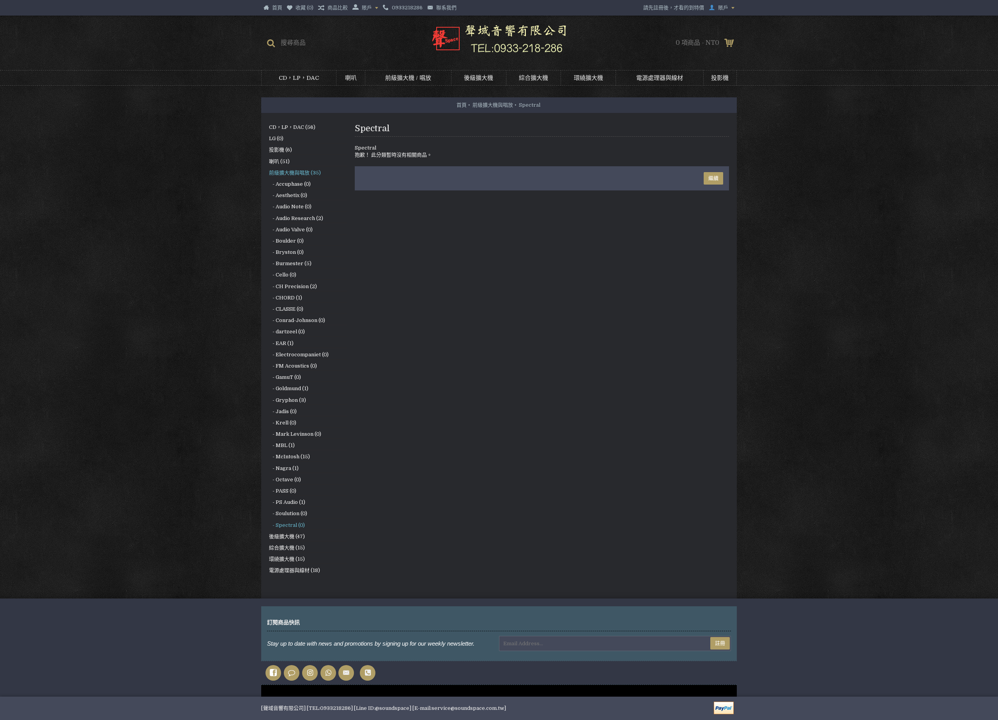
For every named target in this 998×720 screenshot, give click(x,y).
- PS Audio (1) (287, 502)
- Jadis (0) (283, 411)
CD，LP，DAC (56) (292, 127)
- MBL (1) (282, 445)
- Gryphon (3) (287, 400)
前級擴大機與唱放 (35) (295, 173)
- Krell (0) (282, 423)
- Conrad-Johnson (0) (297, 320)
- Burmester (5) (290, 263)
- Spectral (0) (287, 525)
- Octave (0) (285, 479)
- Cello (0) (282, 275)
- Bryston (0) (286, 252)
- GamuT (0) (285, 377)
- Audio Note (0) (290, 206)
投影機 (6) (280, 150)
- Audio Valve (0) (291, 229)
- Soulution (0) (288, 513)
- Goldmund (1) (288, 388)
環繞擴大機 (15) (287, 559)
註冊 (720, 643)
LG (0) (276, 138)
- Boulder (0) (286, 241)
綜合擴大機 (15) (287, 548)
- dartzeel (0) (287, 331)
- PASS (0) (282, 491)
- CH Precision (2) (293, 286)
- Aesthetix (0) (288, 195)
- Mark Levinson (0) (295, 434)
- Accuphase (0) (290, 184)
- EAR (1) (281, 343)
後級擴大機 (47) (287, 536)
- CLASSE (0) (286, 309)
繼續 (713, 178)
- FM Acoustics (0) (293, 366)
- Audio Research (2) (296, 218)
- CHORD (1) (285, 298)
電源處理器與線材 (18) (294, 570)
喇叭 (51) (279, 161)
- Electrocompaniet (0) (299, 354)
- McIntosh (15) (289, 456)
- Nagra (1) (284, 468)
